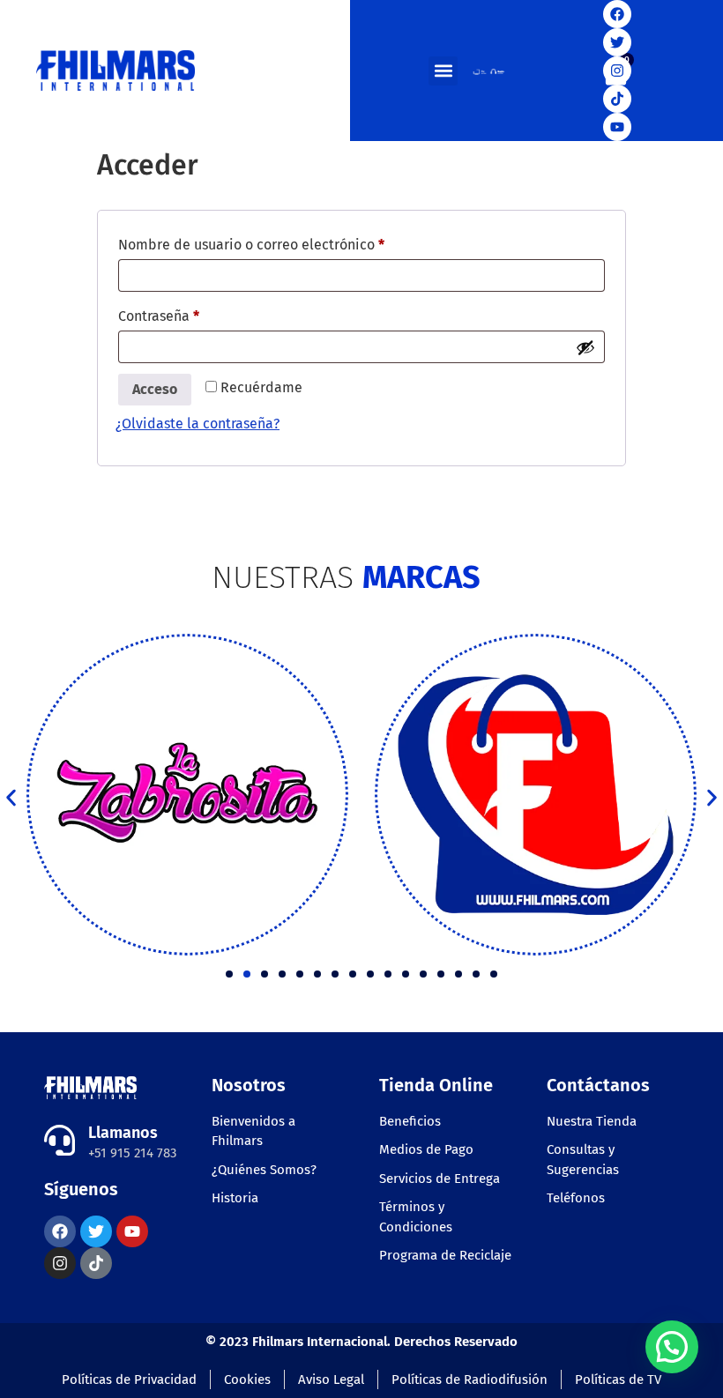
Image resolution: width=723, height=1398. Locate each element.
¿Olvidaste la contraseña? (198, 423)
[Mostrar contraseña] (585, 347)
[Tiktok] (617, 99)
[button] (443, 71)
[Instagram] (617, 70)
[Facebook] (617, 14)
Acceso (154, 389)
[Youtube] (617, 127)
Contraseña (195, 313)
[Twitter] (617, 42)
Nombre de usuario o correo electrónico (287, 242)
